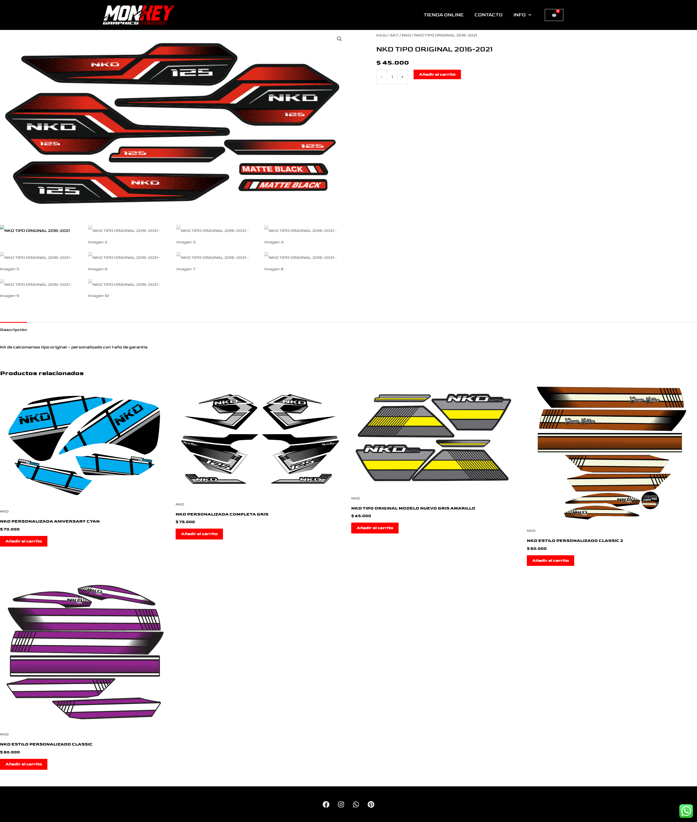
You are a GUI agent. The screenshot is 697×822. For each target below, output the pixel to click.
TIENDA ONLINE (444, 15)
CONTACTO (489, 15)
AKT (394, 35)
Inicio (381, 35)
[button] (339, 39)
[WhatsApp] (356, 804)
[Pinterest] (371, 804)
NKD (406, 35)
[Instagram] (341, 804)
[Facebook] (326, 804)
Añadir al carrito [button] (23, 541)
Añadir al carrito (437, 74)
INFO (519, 15)
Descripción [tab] (13, 329)
